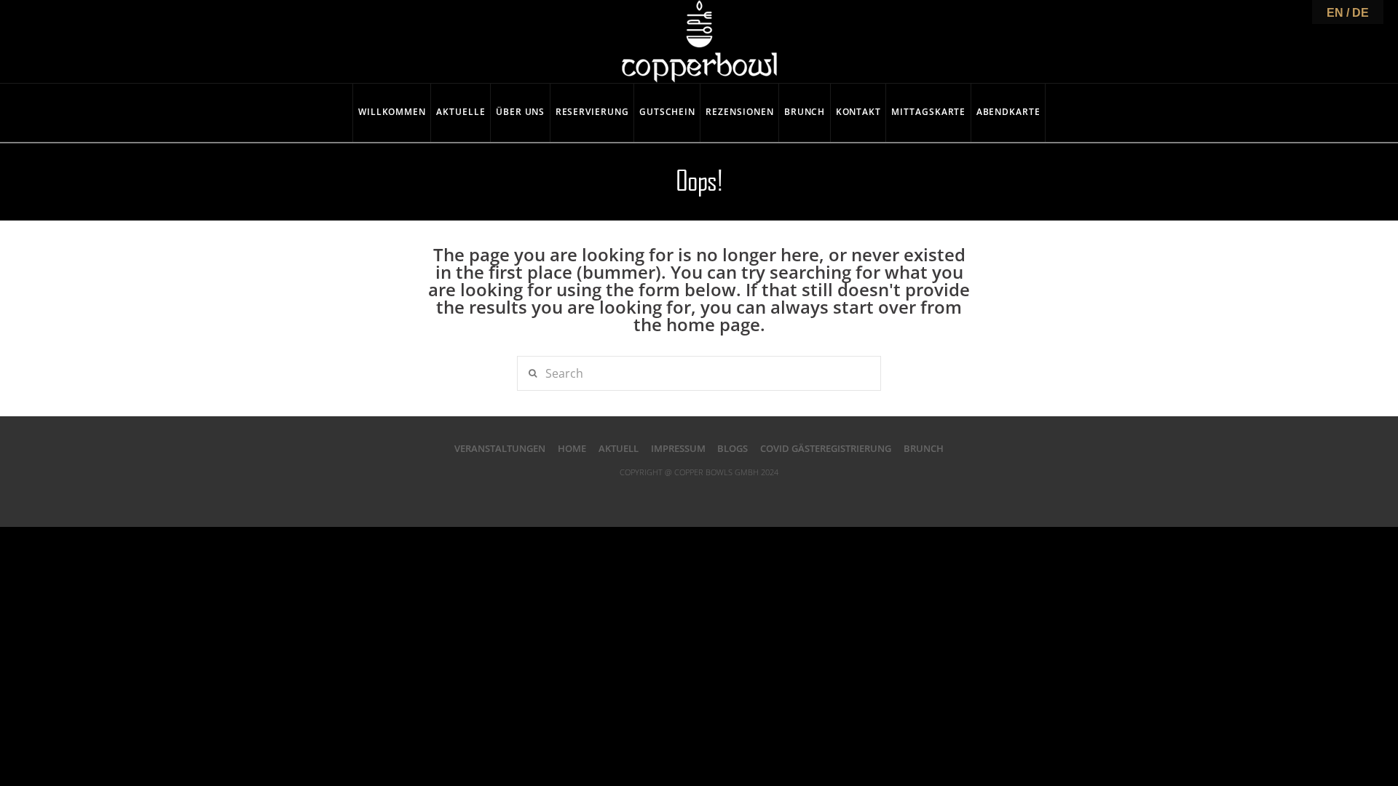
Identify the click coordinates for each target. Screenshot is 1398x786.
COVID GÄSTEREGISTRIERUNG (825, 448)
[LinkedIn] (699, 494)
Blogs (732, 448)
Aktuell (619, 448)
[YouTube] (728, 494)
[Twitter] (669, 494)
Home (572, 448)
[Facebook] (640, 494)
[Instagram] (758, 494)
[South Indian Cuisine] (699, 41)
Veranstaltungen (499, 448)
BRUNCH (924, 448)
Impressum (678, 448)
